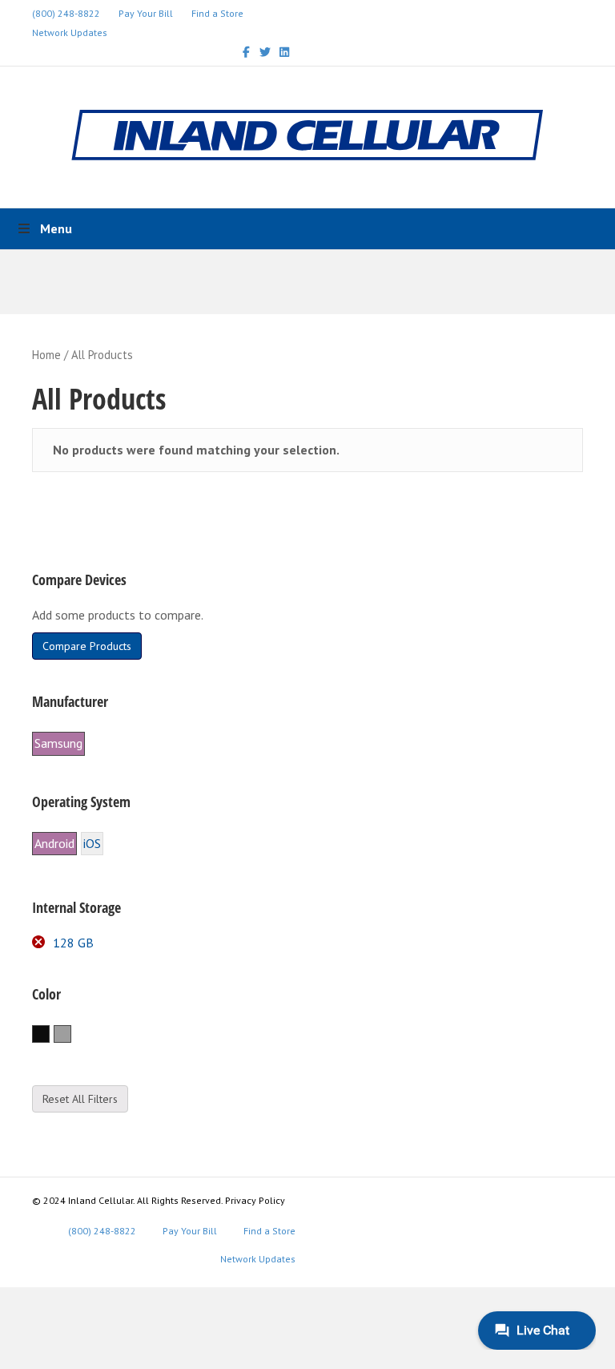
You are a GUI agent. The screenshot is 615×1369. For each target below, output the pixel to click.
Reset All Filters (80, 1099)
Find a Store (217, 13)
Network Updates (69, 32)
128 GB (73, 943)
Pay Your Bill (146, 13)
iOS (92, 843)
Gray (70, 1035)
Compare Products (86, 646)
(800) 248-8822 (66, 13)
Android (54, 843)
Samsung (58, 743)
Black (49, 1035)
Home (46, 354)
